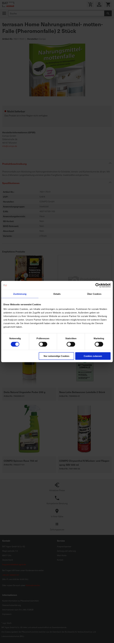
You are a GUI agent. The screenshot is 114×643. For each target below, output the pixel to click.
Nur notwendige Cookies (56, 356)
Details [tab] (57, 294)
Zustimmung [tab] (19, 294)
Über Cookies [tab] (94, 294)
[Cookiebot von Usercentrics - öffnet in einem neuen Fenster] (98, 285)
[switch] (43, 344)
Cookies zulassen (93, 356)
